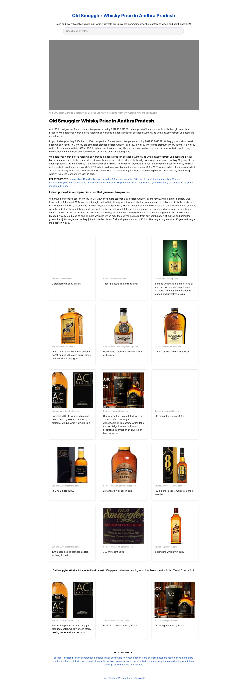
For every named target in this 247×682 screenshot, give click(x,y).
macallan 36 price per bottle (121, 182)
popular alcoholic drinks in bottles (70, 661)
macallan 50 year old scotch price (142, 179)
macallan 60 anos (96, 182)
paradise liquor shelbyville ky (110, 657)
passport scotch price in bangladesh (73, 657)
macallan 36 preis (170, 179)
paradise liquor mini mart (182, 661)
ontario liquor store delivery (141, 657)
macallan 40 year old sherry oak (155, 182)
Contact (113, 678)
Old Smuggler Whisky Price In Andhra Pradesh (123, 15)
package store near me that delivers (123, 664)
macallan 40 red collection (86, 179)
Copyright (139, 678)
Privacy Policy (126, 678)
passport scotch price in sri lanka (175, 657)
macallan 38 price (58, 186)
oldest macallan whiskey (102, 661)
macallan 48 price (183, 182)
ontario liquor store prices (154, 661)
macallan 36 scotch (112, 179)
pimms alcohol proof (127, 661)
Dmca (105, 678)
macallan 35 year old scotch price (67, 182)
